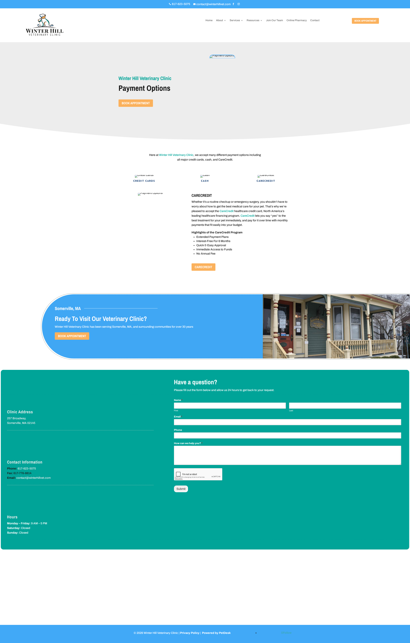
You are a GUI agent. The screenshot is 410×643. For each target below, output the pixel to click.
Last (291, 410)
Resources (253, 20)
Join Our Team (274, 20)
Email (178, 416)
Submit (180, 488)
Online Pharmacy (297, 20)
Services (235, 20)
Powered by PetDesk (216, 632)
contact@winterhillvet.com (33, 477)
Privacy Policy (189, 632)
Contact (315, 20)
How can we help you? (188, 443)
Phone (178, 430)
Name (178, 400)
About (219, 20)
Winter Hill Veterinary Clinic (176, 155)
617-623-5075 (27, 468)
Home (209, 20)
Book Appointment (365, 20)
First (176, 410)
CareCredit (227, 211)
